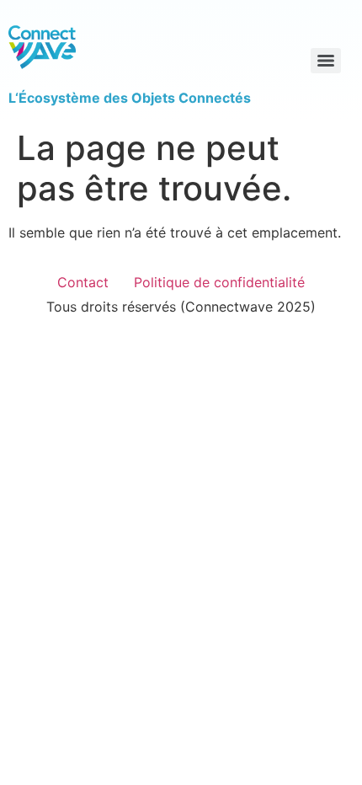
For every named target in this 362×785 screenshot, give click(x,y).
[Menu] (326, 60)
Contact (83, 282)
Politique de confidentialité (219, 282)
